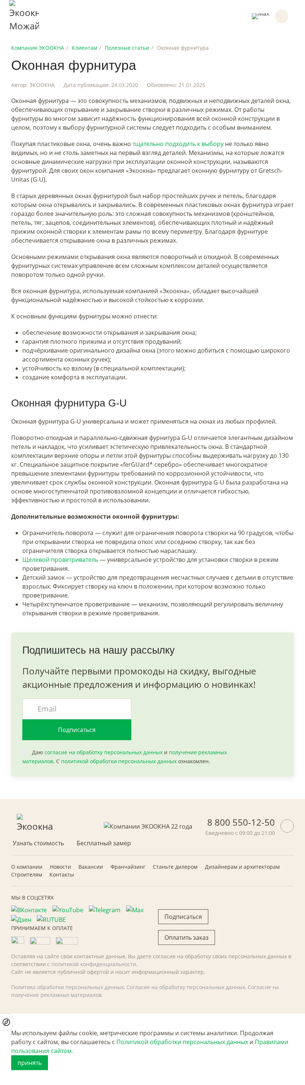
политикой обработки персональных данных (119, 761)
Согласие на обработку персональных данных (185, 987)
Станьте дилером (175, 866)
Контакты (61, 874)
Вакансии (90, 866)
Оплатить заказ (186, 937)
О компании (26, 866)
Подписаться (77, 730)
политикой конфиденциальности (93, 964)
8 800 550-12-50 (241, 822)
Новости (60, 866)
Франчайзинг (127, 866)
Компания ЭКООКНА (37, 47)
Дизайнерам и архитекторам (242, 866)
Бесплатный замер (104, 843)
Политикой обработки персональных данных (182, 1042)
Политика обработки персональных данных (67, 987)
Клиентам (84, 47)
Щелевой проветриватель (60, 560)
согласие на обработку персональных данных (104, 752)
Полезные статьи (127, 47)
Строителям (26, 874)
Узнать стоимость (38, 843)
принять (29, 1063)
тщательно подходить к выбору (178, 144)
